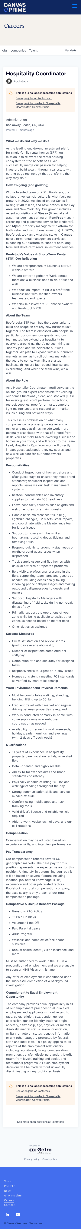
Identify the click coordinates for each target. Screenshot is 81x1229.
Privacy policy (31, 1159)
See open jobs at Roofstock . (34, 98)
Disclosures (35, 1223)
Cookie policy (49, 1159)
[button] (74, 7)
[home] (15, 7)
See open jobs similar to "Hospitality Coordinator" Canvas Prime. (38, 105)
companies (18, 50)
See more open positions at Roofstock (40, 1121)
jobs (5, 50)
